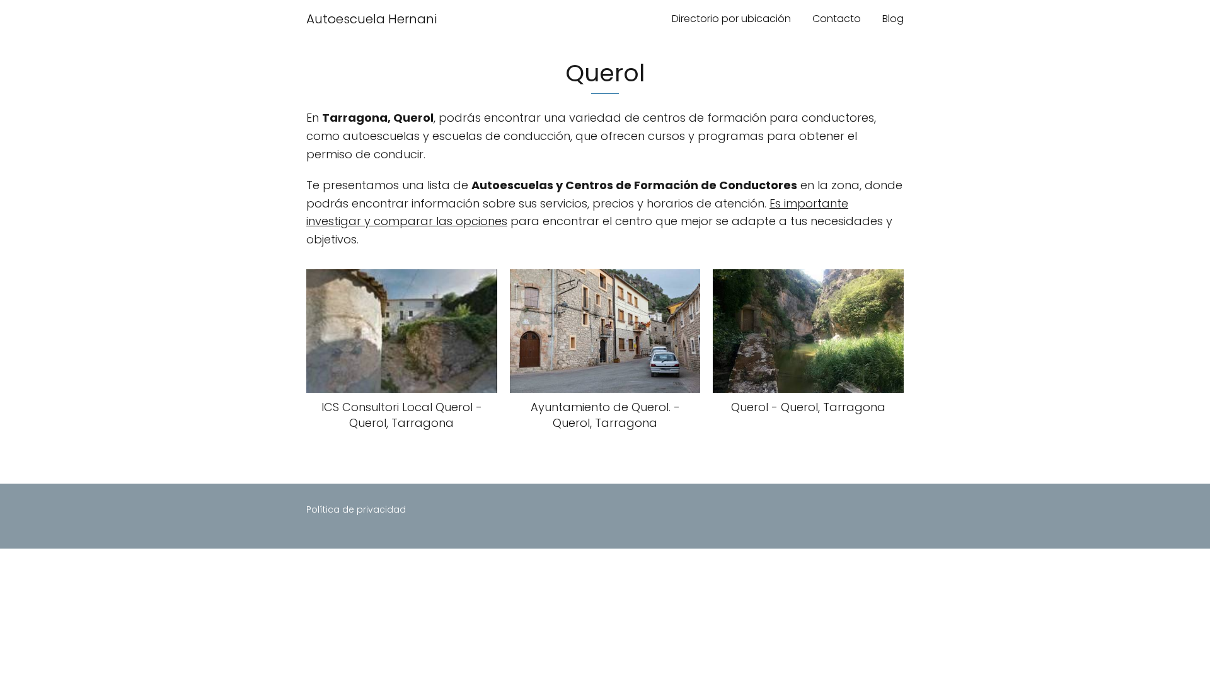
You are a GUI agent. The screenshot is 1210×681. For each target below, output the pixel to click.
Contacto (836, 18)
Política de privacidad (356, 509)
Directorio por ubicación (731, 18)
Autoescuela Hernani (371, 19)
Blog (893, 18)
